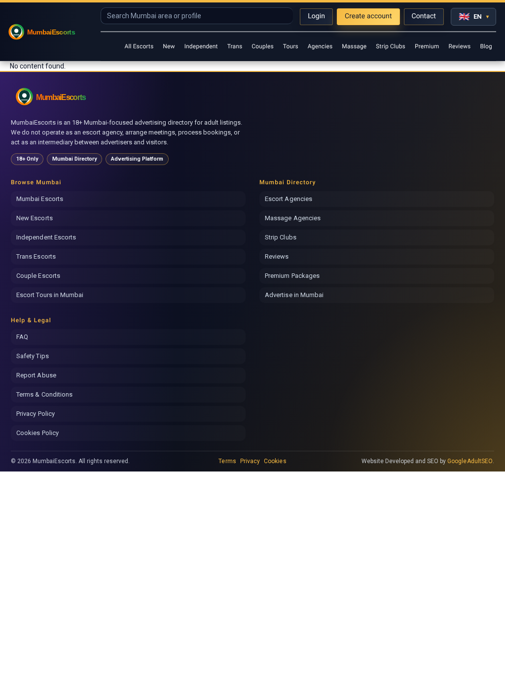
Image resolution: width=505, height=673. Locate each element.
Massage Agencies (293, 218)
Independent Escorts (46, 237)
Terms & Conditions (44, 394)
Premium (427, 46)
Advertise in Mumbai (294, 295)
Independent (201, 46)
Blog (486, 46)
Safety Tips (32, 356)
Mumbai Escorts (39, 198)
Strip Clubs (390, 46)
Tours (290, 46)
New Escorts (34, 218)
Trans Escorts (36, 256)
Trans (235, 46)
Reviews (459, 46)
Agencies (320, 46)
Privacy (250, 461)
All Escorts (138, 46)
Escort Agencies (288, 198)
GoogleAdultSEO (470, 461)
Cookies (275, 461)
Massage (354, 46)
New (169, 46)
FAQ (22, 336)
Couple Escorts (38, 275)
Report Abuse (36, 375)
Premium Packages (292, 275)
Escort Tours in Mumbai (49, 295)
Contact (424, 16)
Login (316, 16)
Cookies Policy (37, 433)
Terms (227, 461)
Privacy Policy (35, 413)
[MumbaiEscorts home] (61, 96)
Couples (263, 46)
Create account (368, 16)
